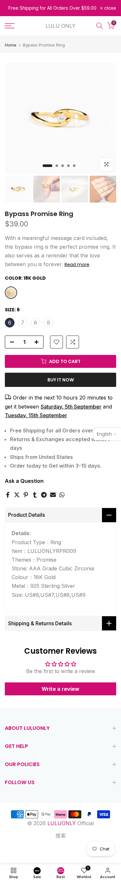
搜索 (60, 835)
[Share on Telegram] (44, 495)
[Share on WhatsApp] (62, 495)
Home (10, 45)
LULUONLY (61, 823)
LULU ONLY (60, 25)
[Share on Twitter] (17, 495)
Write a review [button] (60, 689)
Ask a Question (24, 481)
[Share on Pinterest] (26, 495)
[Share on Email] (53, 495)
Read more (77, 264)
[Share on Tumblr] (35, 495)
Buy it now (60, 380)
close (109, 8)
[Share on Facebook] (8, 495)
